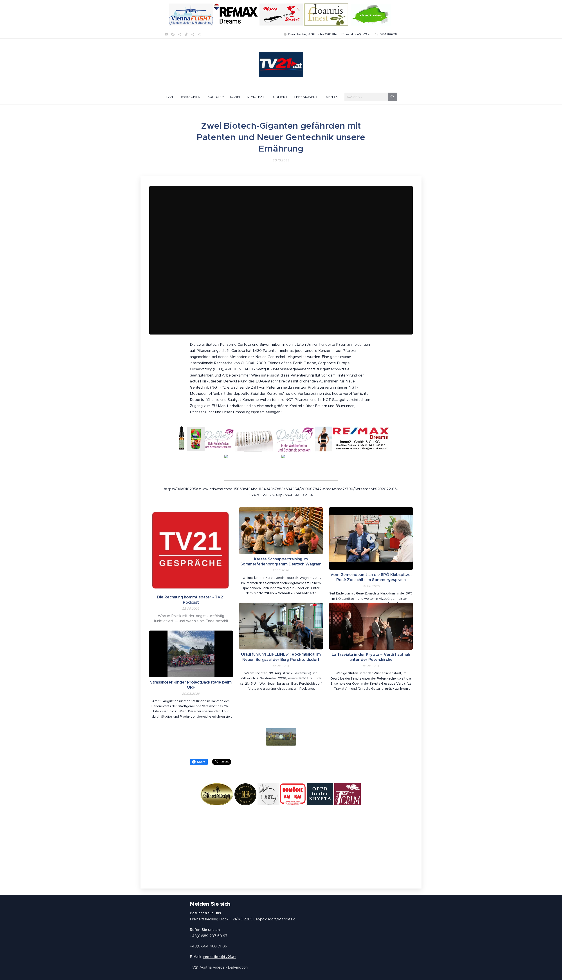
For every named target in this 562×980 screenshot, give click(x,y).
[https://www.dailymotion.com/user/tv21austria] (199, 34)
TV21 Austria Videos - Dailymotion (219, 967)
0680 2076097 (388, 34)
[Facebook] (173, 34)
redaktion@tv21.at (358, 34)
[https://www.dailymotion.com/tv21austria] (179, 34)
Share (201, 762)
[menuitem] (170, 96)
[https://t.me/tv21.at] (192, 34)
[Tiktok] (186, 34)
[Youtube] (166, 34)
